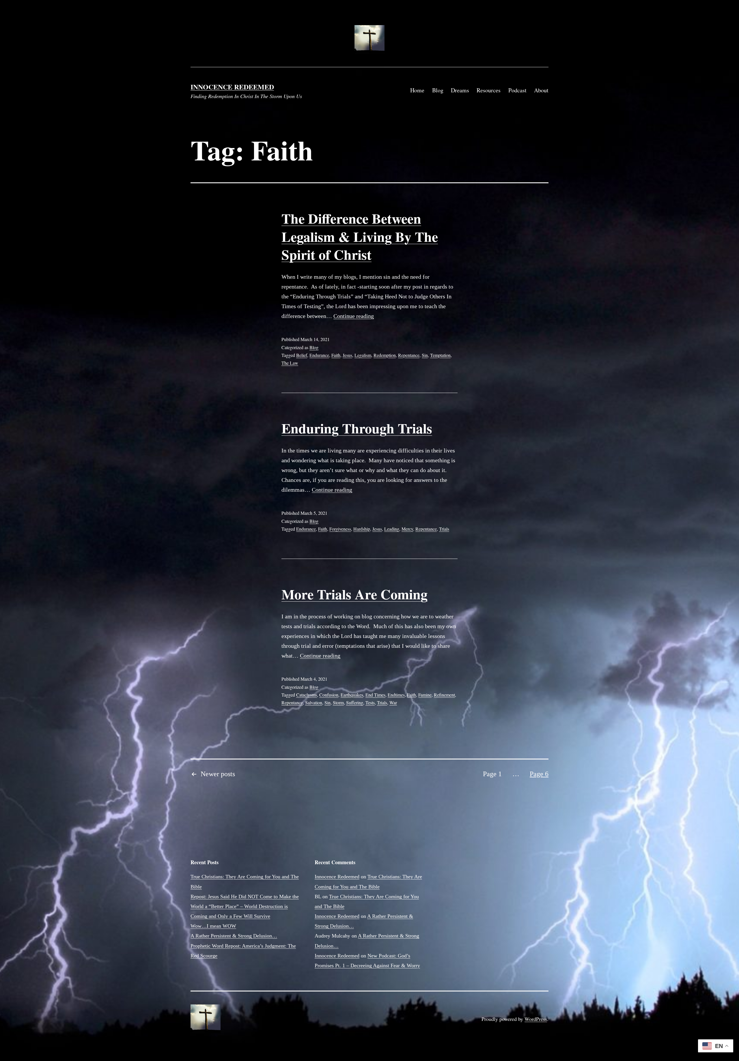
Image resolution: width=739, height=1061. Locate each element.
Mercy (407, 529)
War (393, 702)
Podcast (517, 90)
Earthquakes (352, 695)
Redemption (385, 355)
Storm (338, 702)
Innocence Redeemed (232, 87)
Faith (335, 355)
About (541, 90)
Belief (301, 355)
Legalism (362, 355)
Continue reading (353, 316)
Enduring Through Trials (356, 428)
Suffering (354, 702)
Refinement (444, 695)
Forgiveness (340, 529)
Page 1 (492, 774)
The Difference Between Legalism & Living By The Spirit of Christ (359, 236)
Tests (370, 702)
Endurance (319, 355)
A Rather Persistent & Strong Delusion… (234, 936)
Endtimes (396, 695)
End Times (375, 695)
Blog (437, 90)
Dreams (460, 90)
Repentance (408, 355)
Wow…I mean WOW (213, 926)
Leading (391, 529)
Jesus (347, 355)
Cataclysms (306, 695)
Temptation (440, 355)
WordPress (536, 1018)
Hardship (361, 529)
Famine (425, 695)
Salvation (313, 702)
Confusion (328, 695)
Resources (489, 90)
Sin (425, 355)
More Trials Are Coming (354, 594)
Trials (444, 529)
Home (417, 90)
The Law (289, 363)
